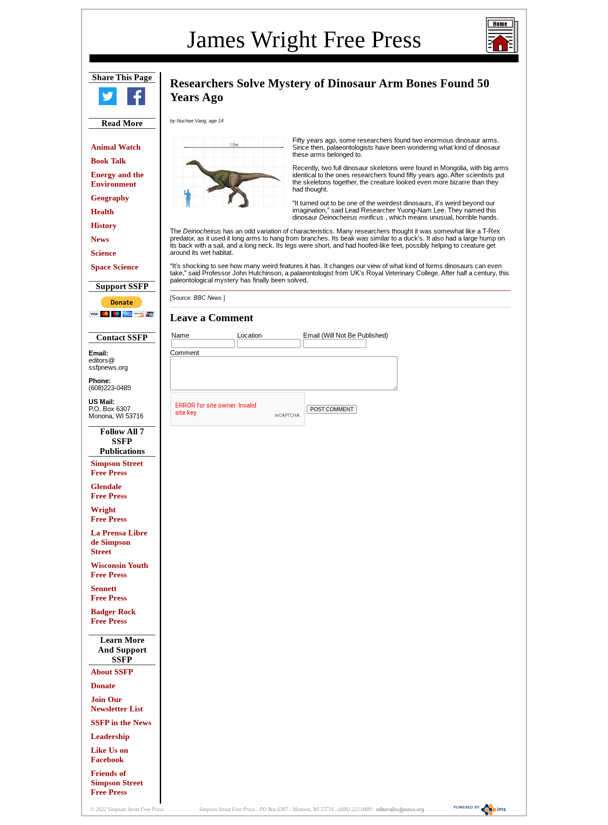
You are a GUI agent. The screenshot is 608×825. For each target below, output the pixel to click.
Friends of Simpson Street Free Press (117, 782)
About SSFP (112, 671)
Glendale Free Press (109, 491)
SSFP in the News (121, 722)
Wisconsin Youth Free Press (119, 570)
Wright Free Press (109, 514)
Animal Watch (116, 147)
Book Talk (108, 160)
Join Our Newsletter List (117, 704)
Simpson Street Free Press (117, 468)
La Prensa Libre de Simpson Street (119, 542)
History (104, 225)
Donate (103, 685)
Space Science (114, 266)
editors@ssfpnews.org (400, 809)
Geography (110, 197)
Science (103, 253)
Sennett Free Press (109, 593)
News (100, 239)
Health (102, 211)
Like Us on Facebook (109, 755)
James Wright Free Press (304, 39)
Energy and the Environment (117, 179)
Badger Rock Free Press (113, 616)
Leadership (110, 736)
